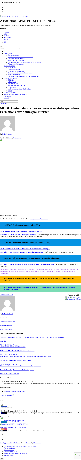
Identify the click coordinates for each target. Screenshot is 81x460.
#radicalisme (17, 138)
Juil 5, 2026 (4, 354)
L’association (8, 53)
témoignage (7, 37)
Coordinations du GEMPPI (16, 58)
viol (5, 41)
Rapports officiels (9, 448)
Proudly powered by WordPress (10, 443)
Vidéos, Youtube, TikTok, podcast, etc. (16, 94)
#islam (10, 138)
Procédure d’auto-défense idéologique (20, 73)
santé (5, 34)
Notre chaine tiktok (6, 395)
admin (11, 329)
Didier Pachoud (7, 134)
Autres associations (14, 75)
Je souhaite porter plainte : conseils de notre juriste (17, 370)
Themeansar (37, 443)
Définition (11, 80)
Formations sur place (6, 325)
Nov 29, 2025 (4, 374)
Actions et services (10, 92)
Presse (10, 91)
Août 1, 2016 (4, 329)
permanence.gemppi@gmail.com (14, 391)
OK (2, 459)
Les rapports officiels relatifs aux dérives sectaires (23, 76)
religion (6, 32)
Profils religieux (13, 83)
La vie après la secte (14, 69)
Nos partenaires (9, 450)
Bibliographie (12, 82)
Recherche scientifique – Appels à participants (15, 360)
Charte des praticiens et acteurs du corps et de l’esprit (24, 62)
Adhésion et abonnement (15, 64)
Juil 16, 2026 (4, 345)
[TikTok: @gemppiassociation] (77, 456)
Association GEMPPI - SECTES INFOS (28, 21)
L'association (11, 322)
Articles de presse (5, 337)
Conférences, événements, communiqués (20, 57)
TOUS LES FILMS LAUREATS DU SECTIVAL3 (17, 351)
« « (4, 273)
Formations (7, 96)
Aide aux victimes (9, 66)
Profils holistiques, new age (16, 85)
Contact (6, 98)
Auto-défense (12, 67)
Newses (28, 443)
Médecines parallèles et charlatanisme (19, 89)
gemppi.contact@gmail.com (39, 219)
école (5, 43)
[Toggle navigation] (1, 46)
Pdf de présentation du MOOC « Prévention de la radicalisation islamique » (25, 249)
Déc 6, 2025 (4, 364)
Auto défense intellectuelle (16, 71)
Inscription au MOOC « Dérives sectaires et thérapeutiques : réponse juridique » (27, 264)
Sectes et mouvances (10, 78)
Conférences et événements (8, 347)
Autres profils (12, 87)
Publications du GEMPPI (16, 60)
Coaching (3, 341)
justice (6, 39)
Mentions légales (9, 455)
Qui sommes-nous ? (14, 55)
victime (6, 35)
